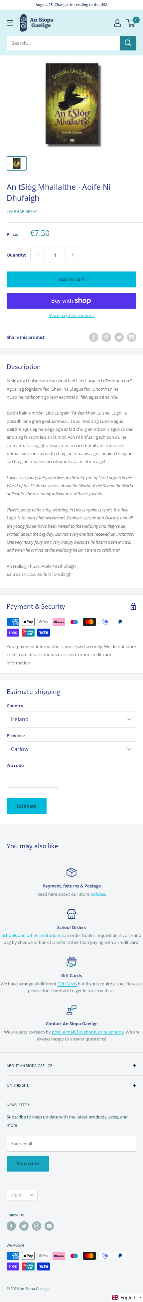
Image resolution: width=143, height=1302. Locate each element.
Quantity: (16, 255)
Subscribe (28, 1163)
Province (16, 735)
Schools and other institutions (31, 935)
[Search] (128, 43)
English (16, 1194)
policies (97, 894)
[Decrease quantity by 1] (38, 255)
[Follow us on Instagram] (36, 1226)
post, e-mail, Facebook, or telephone (88, 1032)
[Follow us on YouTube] (49, 1226)
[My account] (117, 23)
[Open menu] (10, 23)
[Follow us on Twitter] (24, 1226)
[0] (131, 23)
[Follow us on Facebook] (11, 1226)
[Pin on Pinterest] (106, 337)
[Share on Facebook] (93, 337)
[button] (127, 1297)
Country (15, 706)
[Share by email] (131, 337)
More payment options (71, 315)
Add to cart (71, 279)
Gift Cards (67, 984)
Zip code (15, 765)
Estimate (27, 806)
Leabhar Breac (22, 211)
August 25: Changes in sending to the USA (71, 4)
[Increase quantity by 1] (73, 255)
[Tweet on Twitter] (119, 337)
